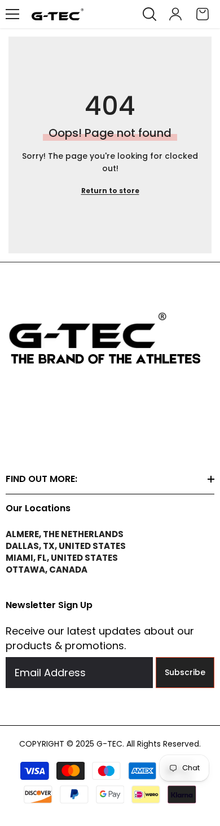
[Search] (149, 14)
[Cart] (202, 14)
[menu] (12, 14)
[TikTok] (40, 435)
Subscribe (185, 672)
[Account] (175, 14)
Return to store (110, 190)
